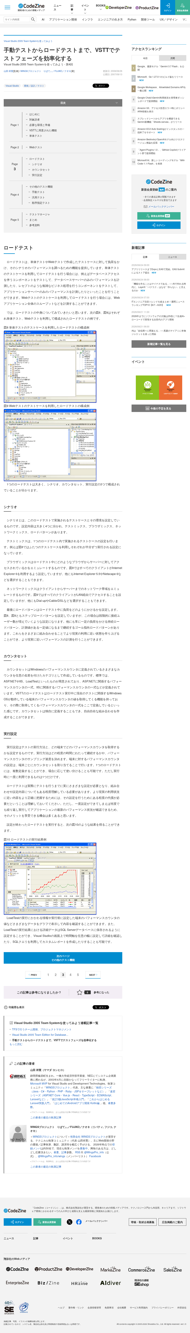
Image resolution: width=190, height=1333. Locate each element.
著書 (56, 1152)
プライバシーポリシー (162, 1307)
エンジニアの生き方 (110, 19)
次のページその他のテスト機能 (63, 958)
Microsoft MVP (38, 1083)
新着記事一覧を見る (159, 344)
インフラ (87, 19)
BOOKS (100, 5)
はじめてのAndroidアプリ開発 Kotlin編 (77, 1103)
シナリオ (37, 164)
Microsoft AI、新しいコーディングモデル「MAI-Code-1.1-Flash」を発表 (161, 161)
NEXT (92, 975)
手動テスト (38, 192)
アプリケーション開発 (63, 19)
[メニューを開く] (7, 7)
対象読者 (34, 119)
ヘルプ (61, 1307)
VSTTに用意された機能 (43, 130)
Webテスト (35, 147)
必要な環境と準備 (39, 125)
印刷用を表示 (16, 1007)
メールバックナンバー (161, 206)
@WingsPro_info (94, 1152)
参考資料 (34, 225)
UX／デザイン (169, 19)
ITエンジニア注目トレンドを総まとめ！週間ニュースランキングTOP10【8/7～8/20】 (158, 303)
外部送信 (181, 1307)
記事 (72, 7)
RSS (78, 1152)
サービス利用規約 (139, 1307)
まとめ (33, 219)
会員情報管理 (94, 1307)
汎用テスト (38, 197)
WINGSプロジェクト (58, 1087)
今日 (145, 58)
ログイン (160, 225)
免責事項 (109, 1307)
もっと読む (15, 1044)
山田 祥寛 (8, 70)
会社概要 (121, 1307)
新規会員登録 (160, 216)
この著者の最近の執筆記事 (45, 1117)
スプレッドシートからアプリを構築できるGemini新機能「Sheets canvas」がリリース (159, 120)
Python (132, 19)
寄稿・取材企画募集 (142, 1222)
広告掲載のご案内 (172, 1222)
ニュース (172, 257)
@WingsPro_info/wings (51, 1156)
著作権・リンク (76, 1307)
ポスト (101, 85)
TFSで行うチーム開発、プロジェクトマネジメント (42, 1029)
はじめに (34, 114)
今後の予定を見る (160, 408)
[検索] (33, 19)
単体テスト (35, 135)
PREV (34, 975)
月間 (172, 58)
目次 (63, 102)
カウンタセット (41, 169)
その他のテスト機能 (41, 186)
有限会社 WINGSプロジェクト (88, 1136)
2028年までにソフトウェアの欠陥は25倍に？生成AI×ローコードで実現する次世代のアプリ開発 (158, 317)
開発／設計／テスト (34, 85)
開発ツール (148, 19)
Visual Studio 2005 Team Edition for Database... (40, 1034)
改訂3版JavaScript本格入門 (68, 1099)
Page (15, 125)
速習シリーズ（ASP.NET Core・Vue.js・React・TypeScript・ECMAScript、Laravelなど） (72, 1095)
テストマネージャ (39, 214)
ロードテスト (37, 159)
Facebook (95, 1156)
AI (43, 19)
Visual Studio (12, 85)
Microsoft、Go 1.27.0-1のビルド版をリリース (160, 76)
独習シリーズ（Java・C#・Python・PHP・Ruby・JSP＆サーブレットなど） (71, 1089)
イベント (85, 7)
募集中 (84, 1148)
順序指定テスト (41, 203)
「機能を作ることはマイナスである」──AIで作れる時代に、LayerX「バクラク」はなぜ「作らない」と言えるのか (159, 287)
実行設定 (37, 175)
